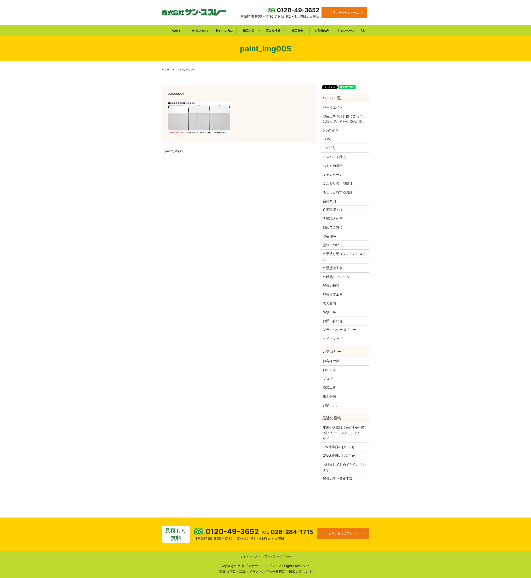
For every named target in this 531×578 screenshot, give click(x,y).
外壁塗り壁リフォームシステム (344, 256)
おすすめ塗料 (333, 165)
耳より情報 (273, 30)
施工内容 (249, 30)
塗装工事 (329, 387)
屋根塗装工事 (333, 294)
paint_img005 (175, 151)
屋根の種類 (331, 285)
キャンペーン (346, 30)
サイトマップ (333, 338)
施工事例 (297, 30)
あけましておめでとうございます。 (344, 467)
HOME (176, 30)
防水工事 (329, 312)
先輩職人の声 (333, 218)
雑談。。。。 (333, 405)
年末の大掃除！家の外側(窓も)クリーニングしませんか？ (343, 432)
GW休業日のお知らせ (339, 447)
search (363, 30)
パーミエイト (333, 107)
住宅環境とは (333, 210)
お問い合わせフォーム (344, 12)
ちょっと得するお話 (338, 192)
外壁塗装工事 (333, 268)
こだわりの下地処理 (338, 183)
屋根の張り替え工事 (338, 478)
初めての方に (224, 30)
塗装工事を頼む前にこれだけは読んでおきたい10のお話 (344, 119)
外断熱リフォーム (336, 277)
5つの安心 (330, 130)
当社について (200, 30)
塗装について (333, 245)
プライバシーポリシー (339, 330)
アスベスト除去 (334, 157)
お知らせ (329, 370)
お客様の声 (321, 30)
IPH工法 (329, 148)
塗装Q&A (329, 236)
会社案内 (329, 201)
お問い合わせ (333, 321)
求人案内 (329, 303)
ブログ (328, 378)
